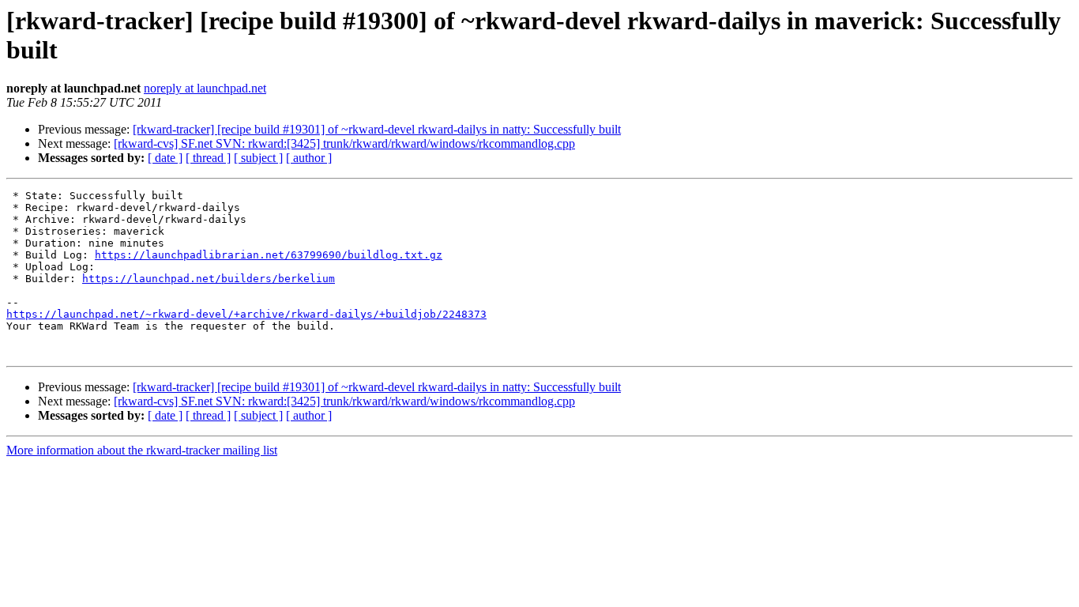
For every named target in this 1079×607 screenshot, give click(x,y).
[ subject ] (258, 157)
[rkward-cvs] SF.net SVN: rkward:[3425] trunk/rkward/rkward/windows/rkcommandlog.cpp (344, 143)
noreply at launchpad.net (205, 88)
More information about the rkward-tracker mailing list (141, 450)
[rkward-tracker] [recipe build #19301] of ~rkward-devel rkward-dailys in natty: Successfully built (377, 129)
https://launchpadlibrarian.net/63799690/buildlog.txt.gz (268, 255)
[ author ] (309, 157)
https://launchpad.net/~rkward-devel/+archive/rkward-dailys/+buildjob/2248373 (246, 314)
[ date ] (165, 157)
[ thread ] (208, 157)
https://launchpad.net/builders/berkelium (208, 279)
